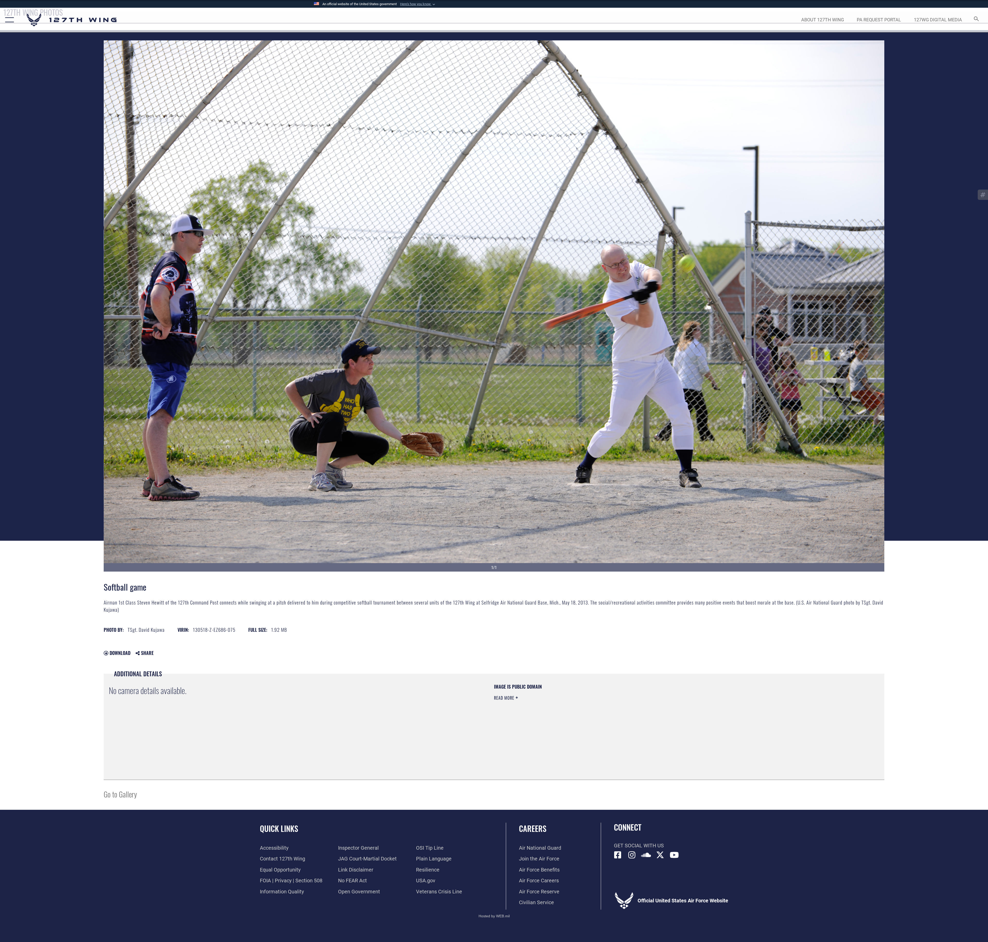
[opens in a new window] (632, 855)
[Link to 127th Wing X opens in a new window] (660, 855)
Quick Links (279, 828)
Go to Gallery (120, 793)
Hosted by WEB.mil (494, 916)
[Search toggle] (976, 20)
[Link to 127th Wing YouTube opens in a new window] (674, 855)
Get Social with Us (639, 845)
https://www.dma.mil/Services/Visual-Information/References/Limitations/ (657, 716)
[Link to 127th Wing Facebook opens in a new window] (618, 855)
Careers (532, 828)
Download (119, 653)
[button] (418, 4)
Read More (505, 698)
